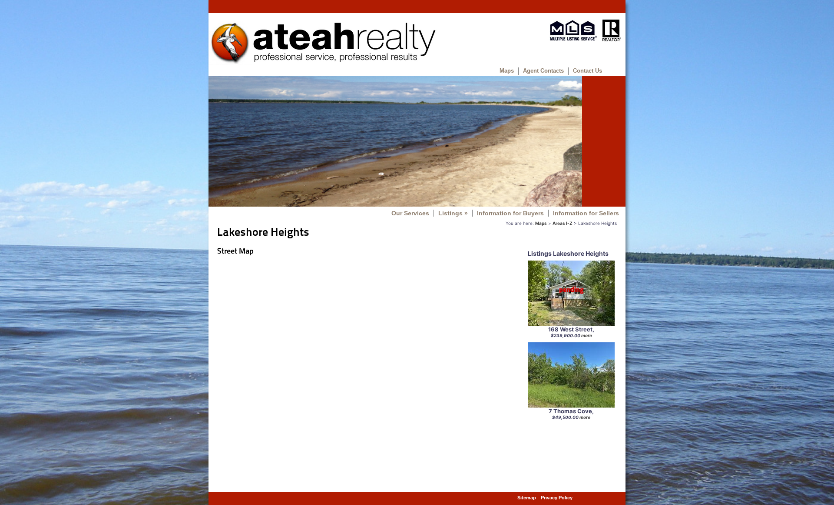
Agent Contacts (543, 70)
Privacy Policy (557, 497)
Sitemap (526, 497)
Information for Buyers (510, 213)
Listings (453, 213)
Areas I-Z (563, 223)
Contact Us (587, 70)
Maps (507, 70)
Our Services (410, 213)
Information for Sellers (586, 213)
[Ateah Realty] (322, 63)
